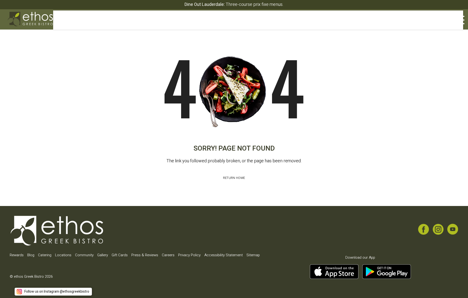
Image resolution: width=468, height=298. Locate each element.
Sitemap (253, 255)
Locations (63, 255)
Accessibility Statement (223, 255)
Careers (168, 255)
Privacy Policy (189, 255)
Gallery (102, 255)
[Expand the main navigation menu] (458, 20)
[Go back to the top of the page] (456, 286)
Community (84, 255)
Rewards (17, 255)
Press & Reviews (144, 255)
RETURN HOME (234, 177)
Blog (30, 255)
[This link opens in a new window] (418, 22)
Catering (44, 255)
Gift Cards (120, 255)
